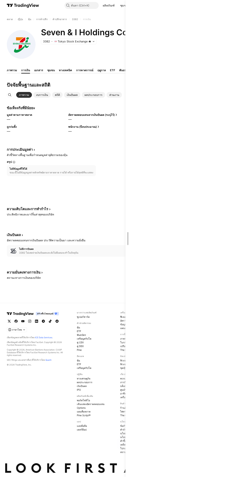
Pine (79, 349)
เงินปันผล (82, 386)
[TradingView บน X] (9, 321)
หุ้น (78, 327)
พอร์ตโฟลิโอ (83, 400)
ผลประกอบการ (84, 382)
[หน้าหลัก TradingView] (23, 5)
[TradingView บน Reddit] (57, 321)
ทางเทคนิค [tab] (65, 70)
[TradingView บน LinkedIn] (36, 321)
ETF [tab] (112, 70)
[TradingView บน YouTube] (22, 321)
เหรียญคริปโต (84, 338)
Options (81, 407)
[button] (117, 5)
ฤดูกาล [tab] (101, 70)
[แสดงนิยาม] (14, 162)
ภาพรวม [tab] (12, 70)
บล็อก (123, 386)
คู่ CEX (80, 342)
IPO (79, 389)
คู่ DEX (80, 346)
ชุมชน (124, 5)
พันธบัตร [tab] (124, 70)
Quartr (48, 360)
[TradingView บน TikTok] (50, 321)
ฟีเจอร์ (123, 316)
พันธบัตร (81, 334)
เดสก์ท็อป (82, 429)
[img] (89, 41)
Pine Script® (83, 415)
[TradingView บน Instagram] (29, 321)
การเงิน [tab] (25, 70)
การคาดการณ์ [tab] (84, 70)
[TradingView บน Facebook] (16, 321)
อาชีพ (123, 393)
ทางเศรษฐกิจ (83, 378)
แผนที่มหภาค (83, 411)
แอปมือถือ (82, 425)
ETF (79, 331)
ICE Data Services (43, 337)
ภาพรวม (124, 338)
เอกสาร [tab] (38, 70)
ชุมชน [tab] (51, 70)
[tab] (24, 95)
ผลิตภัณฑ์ (109, 5)
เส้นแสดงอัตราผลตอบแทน (90, 404)
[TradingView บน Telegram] (43, 321)
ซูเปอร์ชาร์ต (83, 316)
